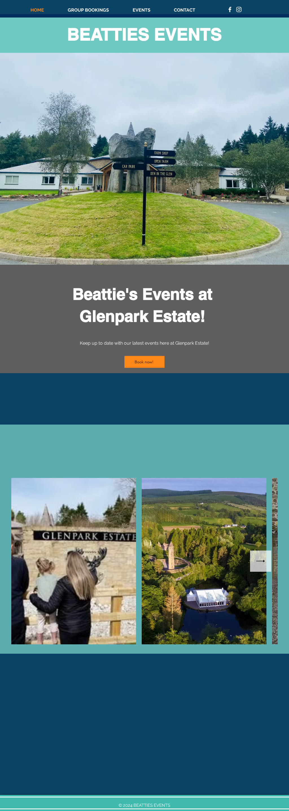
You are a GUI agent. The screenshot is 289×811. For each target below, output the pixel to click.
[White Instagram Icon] (238, 9)
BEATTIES (110, 34)
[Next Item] (260, 561)
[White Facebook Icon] (229, 9)
